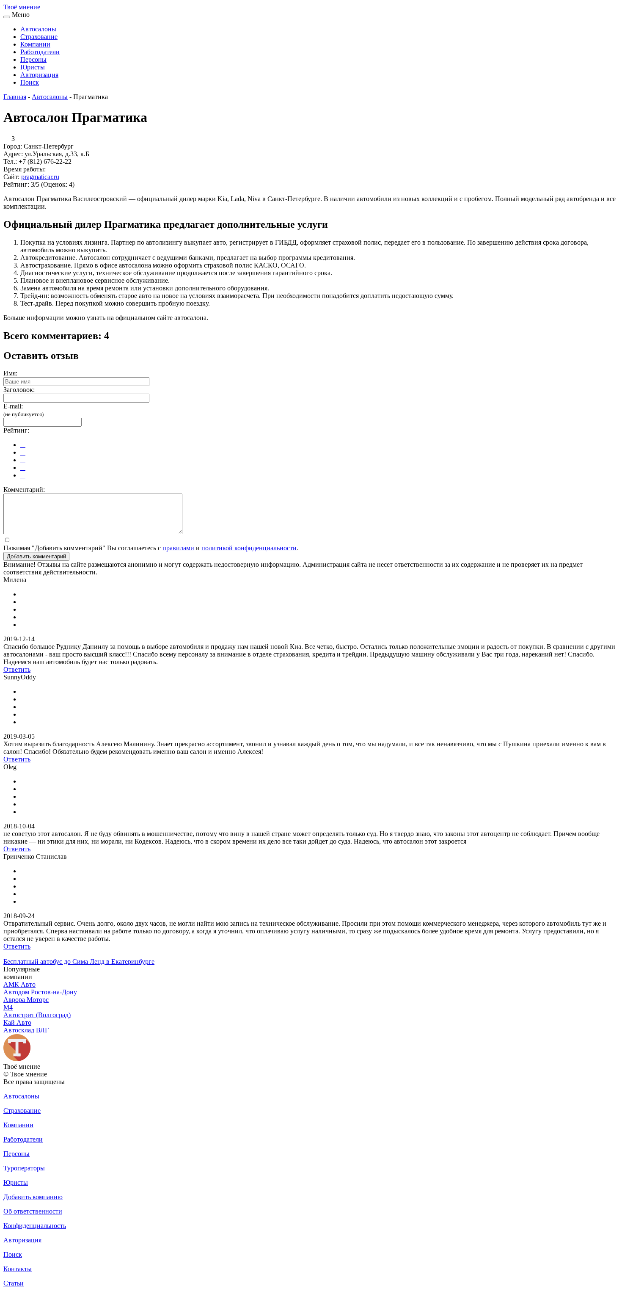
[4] (22, 467)
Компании (35, 44)
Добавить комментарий (36, 556)
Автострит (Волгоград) (37, 1014)
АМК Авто (19, 984)
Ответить (16, 669)
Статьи (13, 1283)
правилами (178, 548)
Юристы (32, 67)
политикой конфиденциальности (249, 548)
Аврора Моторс (26, 999)
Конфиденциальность (34, 1225)
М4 (8, 1007)
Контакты (17, 1268)
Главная (14, 96)
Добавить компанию (33, 1196)
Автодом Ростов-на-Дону (40, 992)
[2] (22, 452)
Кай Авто (17, 1022)
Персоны (33, 59)
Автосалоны (38, 29)
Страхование (39, 36)
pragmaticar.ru (40, 176)
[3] (22, 460)
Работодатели (40, 51)
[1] (22, 444)
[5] (22, 475)
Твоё (21, 7)
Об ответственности (32, 1211)
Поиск (29, 82)
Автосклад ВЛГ (26, 1030)
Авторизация (39, 74)
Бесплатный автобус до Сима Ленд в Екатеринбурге (78, 961)
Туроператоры (24, 1168)
